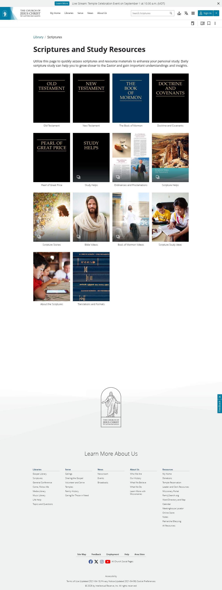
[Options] (215, 23)
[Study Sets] (202, 23)
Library (38, 37)
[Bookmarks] (209, 23)
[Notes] (192, 23)
